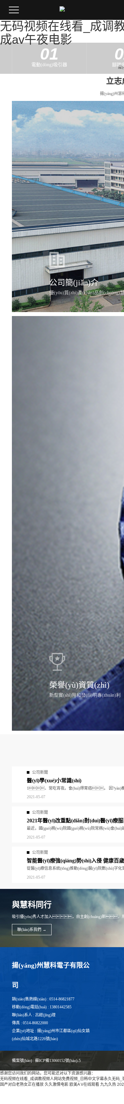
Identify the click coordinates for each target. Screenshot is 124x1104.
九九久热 (108, 1084)
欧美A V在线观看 (84, 1084)
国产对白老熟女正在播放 (22, 1084)
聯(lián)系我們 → (31, 929)
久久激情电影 (56, 1084)
